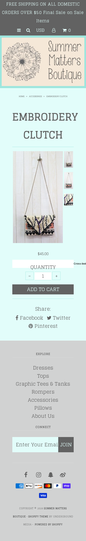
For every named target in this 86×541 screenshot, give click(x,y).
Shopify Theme (38, 516)
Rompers (43, 391)
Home (22, 96)
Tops (43, 375)
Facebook (30, 318)
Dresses (43, 367)
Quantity (43, 267)
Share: (43, 309)
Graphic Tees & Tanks (43, 383)
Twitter (61, 318)
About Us (43, 416)
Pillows (43, 407)
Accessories (35, 96)
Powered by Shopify (49, 524)
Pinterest (45, 326)
